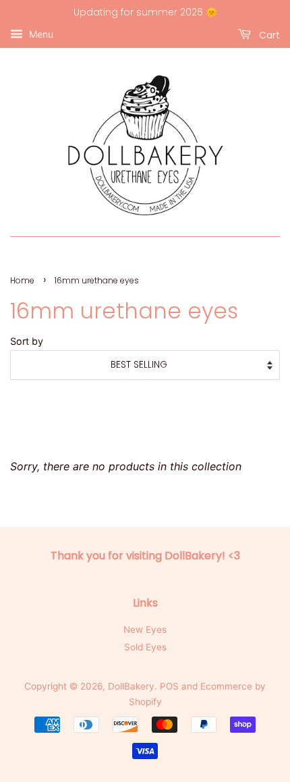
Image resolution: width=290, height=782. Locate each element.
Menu (39, 34)
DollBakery (131, 686)
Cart (268, 34)
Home (22, 280)
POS (169, 686)
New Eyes (145, 629)
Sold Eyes (145, 647)
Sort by (26, 341)
